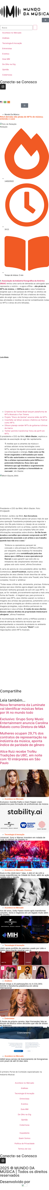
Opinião (24, 1120)
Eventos (28, 870)
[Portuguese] (5, 102)
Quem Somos (24, 1138)
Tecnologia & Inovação (14, 835)
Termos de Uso (24, 1149)
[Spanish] (8, 102)
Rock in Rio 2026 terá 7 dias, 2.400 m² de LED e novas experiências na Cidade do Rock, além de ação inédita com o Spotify (24, 875)
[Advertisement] (24, 330)
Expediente (24, 1133)
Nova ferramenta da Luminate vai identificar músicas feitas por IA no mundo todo (22, 708)
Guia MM (24, 1109)
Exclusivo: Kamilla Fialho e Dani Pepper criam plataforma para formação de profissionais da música (24, 803)
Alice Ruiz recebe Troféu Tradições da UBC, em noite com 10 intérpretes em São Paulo (21, 757)
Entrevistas (9, 1018)
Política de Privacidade (24, 1143)
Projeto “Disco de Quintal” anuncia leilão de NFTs (26, 417)
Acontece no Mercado (14, 799)
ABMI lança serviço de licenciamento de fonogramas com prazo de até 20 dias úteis (24, 1060)
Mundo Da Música (12, 114)
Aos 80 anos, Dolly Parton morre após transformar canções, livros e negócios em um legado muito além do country (24, 913)
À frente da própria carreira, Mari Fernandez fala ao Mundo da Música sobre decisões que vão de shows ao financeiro (24, 1023)
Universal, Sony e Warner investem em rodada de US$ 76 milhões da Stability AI (22, 838)
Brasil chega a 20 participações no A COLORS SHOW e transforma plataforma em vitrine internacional (21, 986)
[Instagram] (3, 1160)
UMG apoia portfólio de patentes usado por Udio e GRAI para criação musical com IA (23, 949)
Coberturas (24, 1125)
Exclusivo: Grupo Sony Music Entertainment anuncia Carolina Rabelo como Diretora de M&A (24, 723)
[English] (1, 102)
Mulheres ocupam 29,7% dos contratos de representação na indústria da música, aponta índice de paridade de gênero (23, 739)
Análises (8, 981)
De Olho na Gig (24, 1114)
